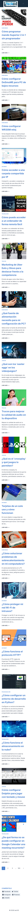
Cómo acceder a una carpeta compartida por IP (13, 173)
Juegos (4, 360)
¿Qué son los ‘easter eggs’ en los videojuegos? (13, 367)
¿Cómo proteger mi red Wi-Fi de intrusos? (12, 607)
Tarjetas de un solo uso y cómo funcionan (12, 509)
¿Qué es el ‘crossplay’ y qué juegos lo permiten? (14, 462)
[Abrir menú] (23, 3)
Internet (4, 166)
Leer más (5, 53)
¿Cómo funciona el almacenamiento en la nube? (13, 746)
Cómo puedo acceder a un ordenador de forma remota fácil (14, 221)
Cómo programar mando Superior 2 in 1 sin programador (14, 35)
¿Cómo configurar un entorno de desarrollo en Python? (14, 699)
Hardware (5, 28)
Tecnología (5, 213)
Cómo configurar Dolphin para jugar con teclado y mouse (13, 793)
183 (19, 868)
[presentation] (14, 17)
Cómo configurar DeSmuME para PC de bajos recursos (14, 82)
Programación (6, 691)
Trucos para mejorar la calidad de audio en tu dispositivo (14, 415)
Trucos (4, 261)
